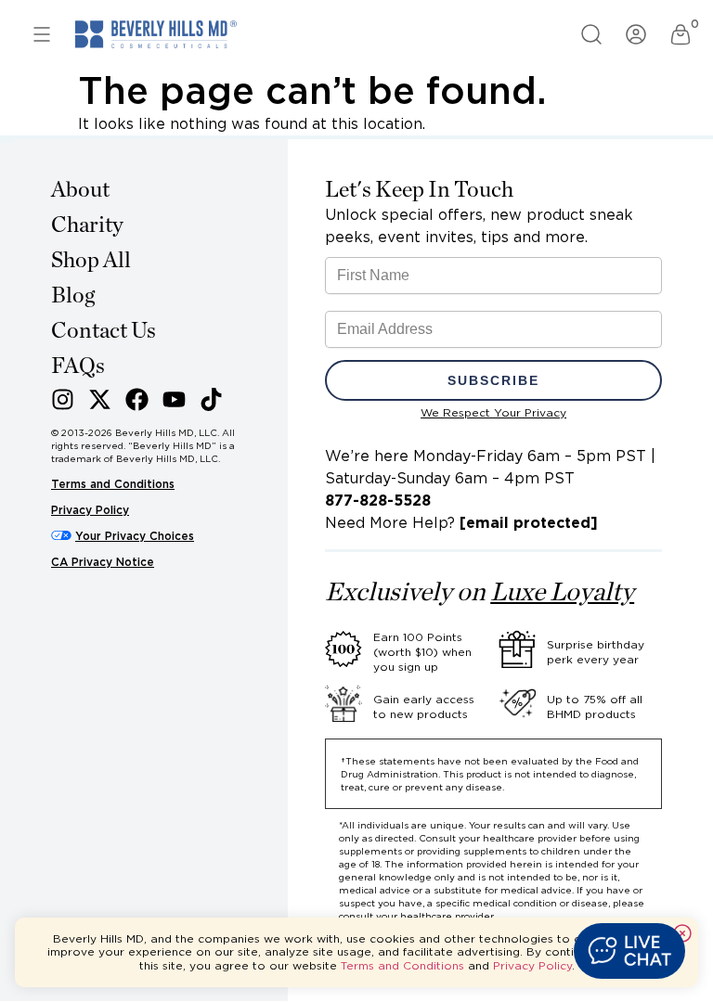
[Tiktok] (211, 399)
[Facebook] (137, 399)
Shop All (91, 261)
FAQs (78, 366)
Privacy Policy (90, 510)
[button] (629, 951)
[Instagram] (62, 399)
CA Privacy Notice (102, 562)
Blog (73, 296)
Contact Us (103, 331)
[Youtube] (174, 399)
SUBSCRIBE (493, 380)
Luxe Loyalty (562, 593)
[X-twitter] (99, 399)
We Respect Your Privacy (493, 412)
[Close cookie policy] (682, 933)
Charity (87, 225)
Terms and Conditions (113, 484)
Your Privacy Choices (134, 536)
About (80, 190)
